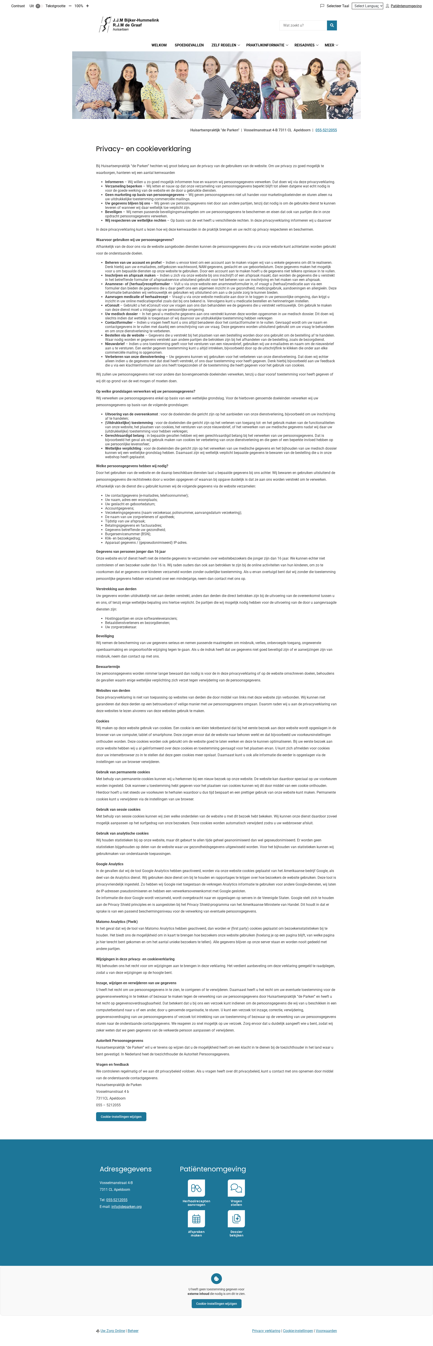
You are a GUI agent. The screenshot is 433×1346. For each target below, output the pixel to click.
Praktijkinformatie (265, 45)
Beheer (133, 1331)
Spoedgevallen (189, 45)
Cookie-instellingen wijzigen (121, 1116)
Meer (329, 45)
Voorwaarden (326, 1331)
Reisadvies (305, 45)
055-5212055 (116, 1200)
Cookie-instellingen (298, 1331)
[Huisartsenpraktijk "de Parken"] (130, 25)
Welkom (159, 45)
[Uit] (39, 6)
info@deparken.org (126, 1207)
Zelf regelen (224, 45)
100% (78, 6)
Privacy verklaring (266, 1331)
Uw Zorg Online (113, 1331)
